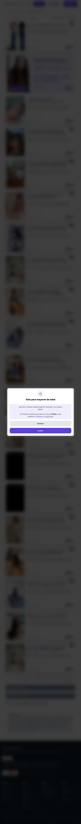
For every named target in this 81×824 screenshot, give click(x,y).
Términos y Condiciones (44, 416)
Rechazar (40, 424)
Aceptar (40, 431)
